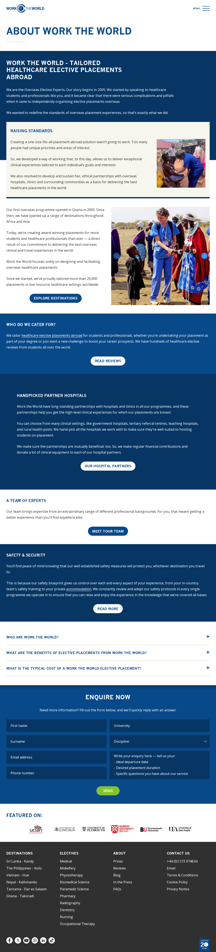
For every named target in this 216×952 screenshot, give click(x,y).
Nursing (66, 917)
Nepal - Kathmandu (21, 882)
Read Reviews (108, 361)
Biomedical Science (74, 882)
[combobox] (160, 725)
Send (108, 791)
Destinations (19, 853)
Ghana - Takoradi (20, 896)
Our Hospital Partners (108, 466)
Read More (108, 609)
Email (171, 868)
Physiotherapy (71, 875)
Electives (69, 853)
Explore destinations (55, 298)
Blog (117, 875)
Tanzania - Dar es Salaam (26, 889)
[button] (206, 8)
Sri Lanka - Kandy (20, 861)
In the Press (122, 882)
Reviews (119, 868)
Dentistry (67, 910)
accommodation (78, 589)
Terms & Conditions (182, 875)
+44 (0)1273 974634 (182, 861)
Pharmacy (68, 896)
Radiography (70, 903)
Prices (118, 861)
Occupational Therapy (77, 923)
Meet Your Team (108, 531)
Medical (66, 861)
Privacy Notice (178, 889)
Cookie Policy (177, 882)
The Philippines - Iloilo (24, 868)
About (119, 853)
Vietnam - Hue (17, 875)
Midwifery (68, 868)
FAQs (117, 889)
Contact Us (178, 853)
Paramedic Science (74, 889)
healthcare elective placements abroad (52, 335)
